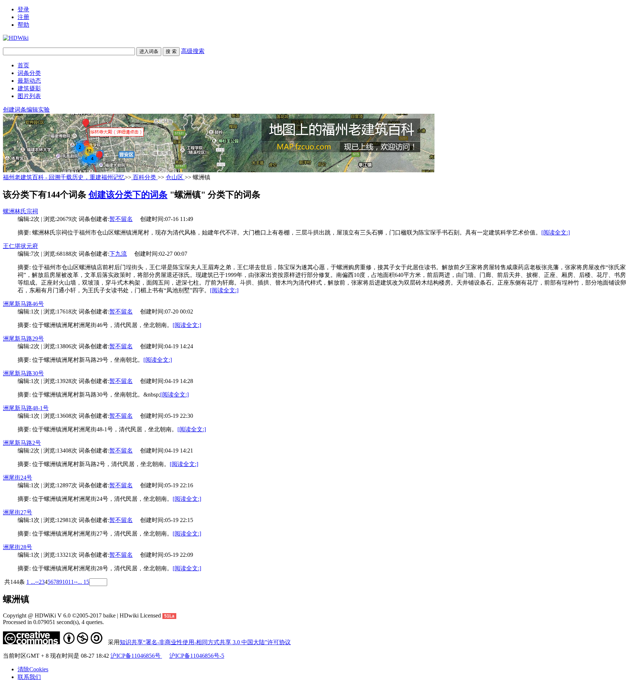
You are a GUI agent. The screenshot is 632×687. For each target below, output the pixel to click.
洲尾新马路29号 (23, 338)
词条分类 (29, 73)
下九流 (118, 254)
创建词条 (14, 109)
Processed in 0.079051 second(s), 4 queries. (53, 622)
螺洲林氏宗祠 (20, 211)
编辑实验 (38, 109)
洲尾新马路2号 (22, 443)
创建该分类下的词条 (128, 194)
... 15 (83, 582)
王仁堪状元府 (20, 246)
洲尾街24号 (17, 477)
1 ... (30, 582)
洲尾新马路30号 (23, 373)
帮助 (23, 25)
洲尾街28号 (17, 547)
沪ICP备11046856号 (136, 656)
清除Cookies (33, 669)
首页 (23, 65)
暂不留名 (121, 219)
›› (76, 582)
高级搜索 (192, 51)
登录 (23, 9)
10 (65, 582)
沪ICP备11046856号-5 (196, 656)
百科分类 (144, 177)
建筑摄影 (29, 88)
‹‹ (37, 582)
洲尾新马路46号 (23, 304)
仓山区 (175, 177)
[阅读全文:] (555, 232)
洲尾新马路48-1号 (26, 408)
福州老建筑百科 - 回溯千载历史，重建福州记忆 (64, 177)
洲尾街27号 (17, 512)
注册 (23, 17)
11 (71, 582)
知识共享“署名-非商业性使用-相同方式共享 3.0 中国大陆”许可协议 (205, 642)
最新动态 (29, 81)
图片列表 (29, 96)
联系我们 (29, 677)
